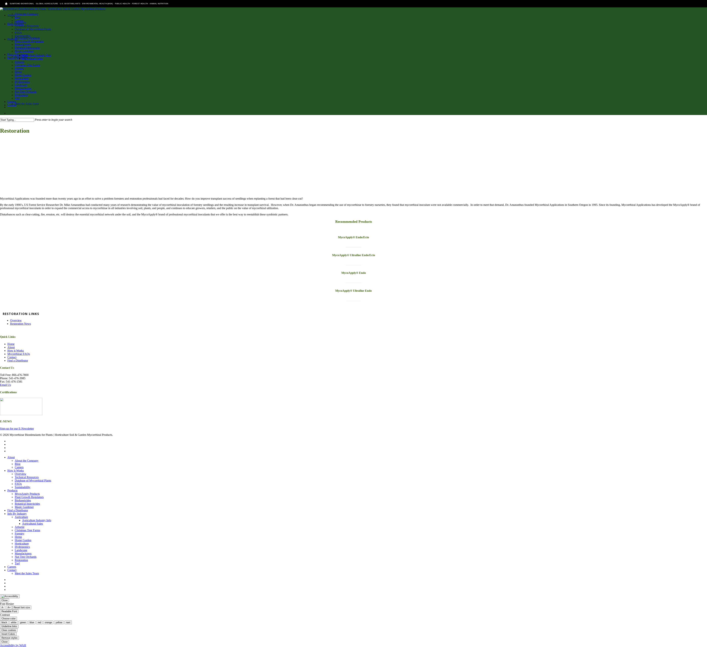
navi (68, 622)
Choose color (8, 618)
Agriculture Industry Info (36, 520)
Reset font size (22, 607)
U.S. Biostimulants (70, 4)
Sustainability (22, 487)
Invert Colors (8, 634)
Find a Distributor (17, 360)
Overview (16, 320)
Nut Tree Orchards (25, 556)
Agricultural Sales (32, 523)
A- (2, 607)
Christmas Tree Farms (27, 530)
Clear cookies (8, 630)
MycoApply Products (27, 493)
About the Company (26, 460)
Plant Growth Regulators (29, 497)
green (23, 622)
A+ (9, 607)
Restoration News (20, 323)
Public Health (122, 4)
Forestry (19, 533)
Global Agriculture (47, 4)
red (39, 622)
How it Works (15, 350)
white (13, 622)
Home (11, 344)
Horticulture (22, 543)
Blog (17, 463)
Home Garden (23, 540)
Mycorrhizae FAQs (18, 353)
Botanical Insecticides (27, 503)
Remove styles (9, 637)
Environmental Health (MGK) (97, 4)
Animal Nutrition (159, 4)
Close (4, 600)
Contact (11, 357)
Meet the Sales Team (27, 573)
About (11, 347)
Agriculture (21, 517)
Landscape (21, 550)
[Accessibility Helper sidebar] (10, 596)
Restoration (21, 560)
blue (32, 622)
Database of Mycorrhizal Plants (33, 480)
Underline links (9, 626)
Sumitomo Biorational (22, 4)
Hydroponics (22, 546)
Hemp (18, 536)
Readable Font (9, 611)
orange (48, 622)
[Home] (6, 3)
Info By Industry (17, 513)
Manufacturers (23, 553)
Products (12, 490)
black (4, 622)
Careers (19, 467)
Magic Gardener (24, 507)
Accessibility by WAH (13, 645)
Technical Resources (27, 477)
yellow (59, 622)
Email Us (5, 384)
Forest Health (140, 4)
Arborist (19, 527)
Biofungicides (23, 500)
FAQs (18, 483)
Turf (17, 563)
